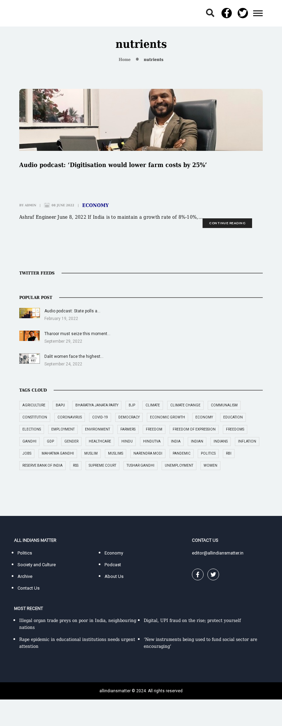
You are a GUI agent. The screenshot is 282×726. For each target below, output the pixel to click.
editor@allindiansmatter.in (217, 553)
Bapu (60, 405)
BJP (132, 405)
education (233, 417)
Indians (221, 441)
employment (63, 429)
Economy (95, 205)
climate (152, 405)
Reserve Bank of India (42, 465)
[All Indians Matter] (35, 13)
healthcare (100, 441)
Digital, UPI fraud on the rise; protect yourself (192, 620)
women (210, 465)
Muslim (91, 453)
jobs (26, 453)
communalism (224, 405)
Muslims (115, 453)
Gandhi (29, 441)
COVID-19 (100, 417)
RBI (228, 453)
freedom (154, 429)
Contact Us (29, 588)
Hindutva (152, 441)
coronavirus (69, 417)
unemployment (179, 465)
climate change (185, 405)
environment (97, 429)
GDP (50, 441)
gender (71, 441)
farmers (127, 429)
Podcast (113, 564)
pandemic (182, 453)
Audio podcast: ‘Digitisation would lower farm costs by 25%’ (113, 164)
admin (30, 205)
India (176, 441)
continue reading (227, 223)
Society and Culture (37, 564)
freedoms (235, 429)
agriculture (33, 405)
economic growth (167, 417)
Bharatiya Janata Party (96, 405)
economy (204, 417)
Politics (25, 553)
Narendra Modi (147, 453)
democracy (129, 417)
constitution (34, 417)
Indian (197, 441)
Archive (25, 576)
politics (208, 453)
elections (31, 429)
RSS (75, 465)
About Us (114, 576)
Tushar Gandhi (140, 465)
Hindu (127, 441)
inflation (247, 441)
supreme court (102, 465)
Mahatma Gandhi (58, 453)
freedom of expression (194, 429)
